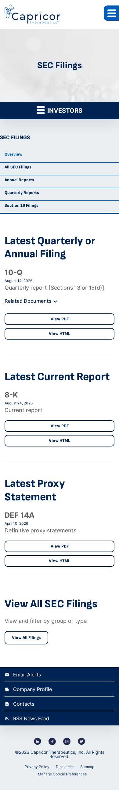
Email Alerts (27, 675)
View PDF (60, 319)
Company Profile (32, 689)
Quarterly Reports (22, 192)
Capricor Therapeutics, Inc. (58, 752)
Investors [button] (64, 110)
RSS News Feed (31, 718)
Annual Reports (19, 179)
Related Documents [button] (28, 301)
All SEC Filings (18, 167)
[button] (111, 13)
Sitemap (87, 766)
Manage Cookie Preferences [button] (62, 774)
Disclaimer (65, 766)
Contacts (23, 704)
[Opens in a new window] (37, 741)
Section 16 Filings (21, 205)
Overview (14, 154)
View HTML (59, 333)
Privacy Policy (37, 766)
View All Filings (26, 637)
